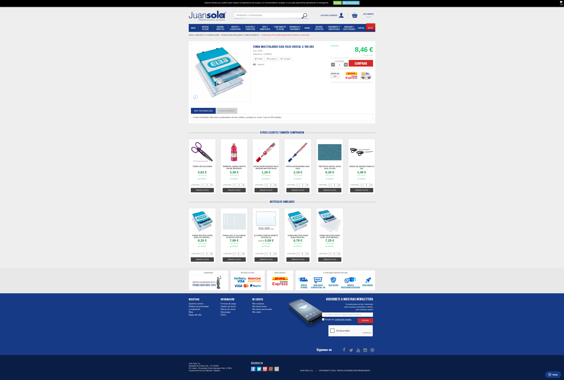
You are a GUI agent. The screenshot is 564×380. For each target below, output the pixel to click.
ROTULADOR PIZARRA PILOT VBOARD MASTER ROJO (266, 167)
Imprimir (260, 64)
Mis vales (256, 312)
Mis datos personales (262, 309)
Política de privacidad (199, 306)
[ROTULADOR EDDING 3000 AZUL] (297, 152)
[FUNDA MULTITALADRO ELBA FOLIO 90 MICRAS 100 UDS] (297, 221)
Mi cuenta (257, 299)
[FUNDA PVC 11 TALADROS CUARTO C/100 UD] (234, 221)
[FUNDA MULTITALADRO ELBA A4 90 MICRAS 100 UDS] (329, 221)
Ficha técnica (227, 111)
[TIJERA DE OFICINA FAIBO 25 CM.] (361, 152)
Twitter (260, 59)
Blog (191, 312)
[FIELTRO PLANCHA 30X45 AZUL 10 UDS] (329, 152)
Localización (194, 309)
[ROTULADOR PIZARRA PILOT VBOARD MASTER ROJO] (266, 152)
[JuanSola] (207, 16)
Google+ (287, 59)
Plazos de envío (228, 309)
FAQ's (223, 315)
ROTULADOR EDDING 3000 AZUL (297, 167)
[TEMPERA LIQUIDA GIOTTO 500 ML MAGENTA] (234, 152)
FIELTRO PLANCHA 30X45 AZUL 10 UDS (330, 167)
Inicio (192, 35)
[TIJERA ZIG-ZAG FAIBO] (202, 152)
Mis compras (258, 303)
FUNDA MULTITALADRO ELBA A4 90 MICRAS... (330, 236)
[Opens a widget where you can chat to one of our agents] (553, 375)
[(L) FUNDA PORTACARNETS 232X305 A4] (266, 221)
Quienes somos (196, 303)
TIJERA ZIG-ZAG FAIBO (202, 166)
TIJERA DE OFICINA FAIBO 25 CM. (361, 167)
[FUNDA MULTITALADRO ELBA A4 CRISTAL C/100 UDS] (202, 221)
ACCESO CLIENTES (329, 15)
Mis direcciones (259, 306)
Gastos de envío (228, 306)
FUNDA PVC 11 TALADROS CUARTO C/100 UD (234, 236)
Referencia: (258, 54)
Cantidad (339, 61)
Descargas (226, 312)
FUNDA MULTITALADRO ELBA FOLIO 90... (298, 236)
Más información (351, 3)
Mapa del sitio (195, 315)
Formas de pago (228, 303)
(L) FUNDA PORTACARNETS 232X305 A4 (266, 236)
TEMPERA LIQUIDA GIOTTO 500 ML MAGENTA (234, 167)
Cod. (255, 51)
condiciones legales (343, 319)
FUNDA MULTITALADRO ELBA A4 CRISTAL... (202, 236)
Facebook (272, 59)
